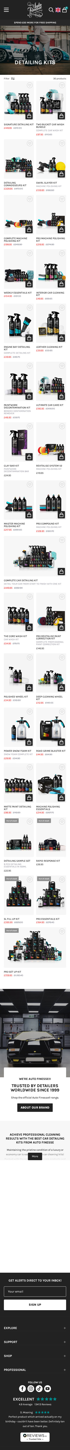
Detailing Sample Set (17, 864)
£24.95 (7, 475)
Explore (10, 1328)
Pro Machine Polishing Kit (50, 239)
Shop (8, 1356)
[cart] (63, 10)
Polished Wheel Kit (16, 697)
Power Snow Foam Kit (18, 753)
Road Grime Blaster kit (51, 751)
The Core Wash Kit (15, 638)
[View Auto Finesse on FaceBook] (22, 1391)
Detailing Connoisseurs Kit (15, 184)
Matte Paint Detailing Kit (17, 808)
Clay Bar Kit (16, 469)
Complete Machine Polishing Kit (15, 239)
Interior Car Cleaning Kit (50, 294)
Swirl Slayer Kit (48, 185)
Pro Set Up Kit (12, 972)
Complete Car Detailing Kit (32, 582)
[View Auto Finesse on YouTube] (47, 1391)
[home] (35, 10)
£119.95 (40, 473)
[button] (29, 115)
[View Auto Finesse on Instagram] (30, 1391)
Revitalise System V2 (49, 468)
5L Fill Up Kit (11, 919)
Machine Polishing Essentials (48, 808)
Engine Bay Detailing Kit (17, 350)
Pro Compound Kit (48, 525)
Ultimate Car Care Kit (49, 405)
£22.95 (7, 871)
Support (10, 1342)
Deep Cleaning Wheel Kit (49, 698)
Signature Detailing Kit (19, 124)
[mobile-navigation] (6, 10)
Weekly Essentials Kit (18, 293)
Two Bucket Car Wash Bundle (50, 127)
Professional (15, 1370)
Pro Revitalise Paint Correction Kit (50, 640)
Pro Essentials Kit (48, 919)
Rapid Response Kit (48, 861)
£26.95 (39, 864)
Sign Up (35, 1304)
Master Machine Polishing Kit (14, 525)
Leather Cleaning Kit (49, 347)
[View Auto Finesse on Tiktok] (39, 1391)
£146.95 (40, 648)
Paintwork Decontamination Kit (17, 409)
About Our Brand (35, 1107)
